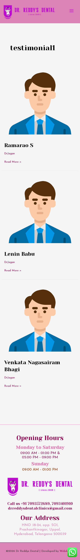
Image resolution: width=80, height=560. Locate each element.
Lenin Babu (19, 254)
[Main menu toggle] (71, 10)
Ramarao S (18, 145)
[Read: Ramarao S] (40, 102)
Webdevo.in (67, 551)
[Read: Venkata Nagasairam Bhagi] (40, 319)
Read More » (12, 161)
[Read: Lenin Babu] (40, 210)
